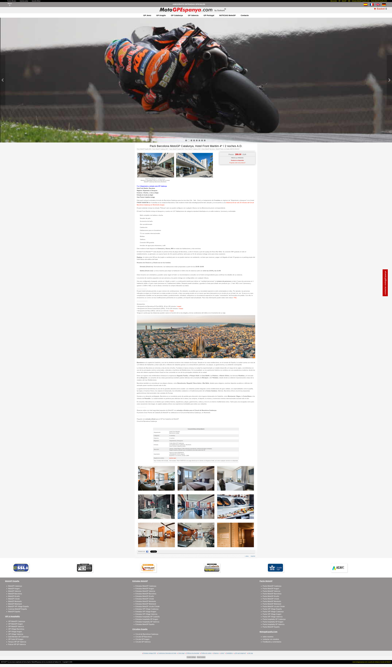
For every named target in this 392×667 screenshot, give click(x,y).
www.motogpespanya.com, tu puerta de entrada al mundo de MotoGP (371, 662)
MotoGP (344, 1)
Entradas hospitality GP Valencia (147, 622)
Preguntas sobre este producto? (237, 162)
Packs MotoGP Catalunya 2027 (160, 149)
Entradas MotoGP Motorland (145, 604)
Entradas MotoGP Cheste (144, 599)
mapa (179, 306)
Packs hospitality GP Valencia (273, 624)
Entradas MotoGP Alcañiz (144, 596)
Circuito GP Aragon (142, 639)
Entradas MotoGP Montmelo (145, 601)
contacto (245, 15)
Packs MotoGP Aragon (271, 588)
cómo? (222, 653)
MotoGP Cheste (14, 599)
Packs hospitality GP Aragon (273, 622)
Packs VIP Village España (272, 609)
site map (250, 653)
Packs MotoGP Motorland (272, 604)
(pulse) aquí (172, 458)
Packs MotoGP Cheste (271, 599)
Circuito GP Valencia (143, 642)
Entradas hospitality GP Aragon (146, 619)
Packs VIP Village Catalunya (273, 611)
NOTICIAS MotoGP (227, 15)
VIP (339, 1)
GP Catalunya (177, 15)
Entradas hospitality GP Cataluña (147, 617)
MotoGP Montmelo (15, 601)
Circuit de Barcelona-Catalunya (146, 634)
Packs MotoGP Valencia (271, 591)
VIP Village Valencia (15, 634)
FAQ (235, 297)
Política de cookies (206, 653)
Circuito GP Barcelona (143, 637)
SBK (349, 1)
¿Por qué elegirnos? (240, 653)
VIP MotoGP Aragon (15, 624)
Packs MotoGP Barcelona (208, 149)
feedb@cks (230, 653)
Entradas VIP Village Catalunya (146, 609)
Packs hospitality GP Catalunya (274, 619)
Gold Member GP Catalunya (18, 637)
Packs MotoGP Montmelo (272, 601)
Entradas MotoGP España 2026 (360, 1)
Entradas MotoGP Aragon (144, 588)
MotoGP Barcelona (15, 594)
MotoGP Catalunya (15, 586)
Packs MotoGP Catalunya (272, 586)
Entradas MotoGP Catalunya (145, 586)
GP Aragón (161, 15)
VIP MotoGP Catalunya (16, 621)
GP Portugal (209, 15)
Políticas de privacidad (193, 653)
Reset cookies (201, 657)
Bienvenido (334, 1)
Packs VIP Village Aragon (272, 614)
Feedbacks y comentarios (272, 642)
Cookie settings (191, 657)
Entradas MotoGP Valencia (145, 591)
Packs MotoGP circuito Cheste (274, 606)
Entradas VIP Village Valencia (146, 614)
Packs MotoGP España (271, 627)
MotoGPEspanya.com (38, 662)
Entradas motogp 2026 (149, 653)
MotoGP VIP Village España (18, 606)
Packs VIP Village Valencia (272, 617)
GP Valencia (193, 15)
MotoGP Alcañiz (14, 596)
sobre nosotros (268, 637)
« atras (247, 556)
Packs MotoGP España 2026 (379, 1)
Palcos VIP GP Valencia (17, 644)
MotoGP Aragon (14, 588)
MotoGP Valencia (14, 591)
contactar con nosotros (271, 639)
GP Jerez (147, 15)
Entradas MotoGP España (144, 624)
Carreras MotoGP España (17, 609)
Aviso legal (181, 653)
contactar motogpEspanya (385, 283)
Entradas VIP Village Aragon (145, 611)
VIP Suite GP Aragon (15, 639)
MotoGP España (14, 611)
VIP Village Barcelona (16, 629)
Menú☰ (10, 4)
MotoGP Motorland (15, 604)
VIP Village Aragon (15, 631)
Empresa (216, 653)
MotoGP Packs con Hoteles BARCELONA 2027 (228, 149)
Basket (381, 8)
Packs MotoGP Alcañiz (271, 596)
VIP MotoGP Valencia (16, 626)
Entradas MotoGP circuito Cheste (147, 606)
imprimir (253, 556)
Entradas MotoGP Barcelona (145, 594)
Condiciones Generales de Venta (167, 653)
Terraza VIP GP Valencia (17, 642)
